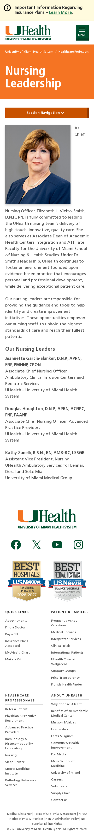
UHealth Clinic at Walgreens (63, 662)
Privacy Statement (65, 814)
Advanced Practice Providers (19, 730)
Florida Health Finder (66, 684)
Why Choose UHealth (67, 704)
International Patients (67, 652)
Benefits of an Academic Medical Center (69, 713)
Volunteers (59, 786)
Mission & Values (63, 722)
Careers (57, 779)
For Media (58, 754)
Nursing (11, 755)
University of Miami (65, 772)
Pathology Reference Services (21, 783)
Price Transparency (65, 677)
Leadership (59, 729)
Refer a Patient (16, 709)
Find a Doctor (15, 627)
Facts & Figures (62, 736)
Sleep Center (15, 762)
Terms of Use (43, 814)
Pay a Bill (11, 634)
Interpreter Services (66, 639)
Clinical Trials (60, 646)
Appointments (16, 620)
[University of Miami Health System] (28, 32)
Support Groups (63, 671)
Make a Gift (14, 659)
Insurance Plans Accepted (16, 644)
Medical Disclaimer (19, 814)
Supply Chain (60, 793)
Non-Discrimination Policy (62, 819)
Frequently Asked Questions (64, 623)
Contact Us (59, 800)
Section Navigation (44, 113)
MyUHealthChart (17, 652)
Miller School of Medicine (63, 764)
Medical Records (63, 632)
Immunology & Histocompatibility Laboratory (19, 744)
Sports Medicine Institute (17, 771)
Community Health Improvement (65, 745)
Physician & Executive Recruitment (20, 718)
